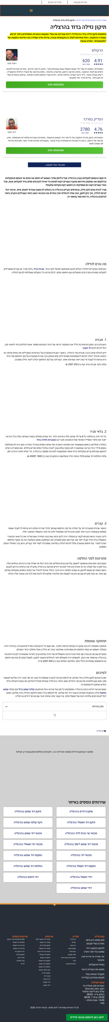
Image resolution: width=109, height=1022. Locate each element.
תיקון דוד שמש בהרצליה (28, 811)
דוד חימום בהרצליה (27, 877)
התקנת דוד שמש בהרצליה (28, 855)
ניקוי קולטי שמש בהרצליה (28, 822)
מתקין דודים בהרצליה (81, 811)
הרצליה (100, 731)
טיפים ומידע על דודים (86, 20)
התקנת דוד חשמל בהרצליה (81, 866)
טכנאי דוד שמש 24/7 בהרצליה (81, 844)
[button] (31, 10)
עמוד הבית (101, 20)
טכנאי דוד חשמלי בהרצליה (28, 844)
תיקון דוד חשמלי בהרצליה (81, 822)
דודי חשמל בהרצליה (81, 877)
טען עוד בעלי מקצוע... (54, 164)
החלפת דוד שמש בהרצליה (28, 866)
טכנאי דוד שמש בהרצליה (28, 833)
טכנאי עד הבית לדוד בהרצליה (81, 833)
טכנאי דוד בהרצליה (81, 855)
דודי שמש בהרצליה (81, 888)
